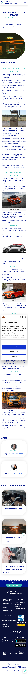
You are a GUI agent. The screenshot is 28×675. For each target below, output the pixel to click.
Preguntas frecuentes (18, 605)
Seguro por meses (7, 610)
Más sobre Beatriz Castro (15, 474)
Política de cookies (13, 664)
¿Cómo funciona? (20, 602)
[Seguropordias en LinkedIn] (17, 632)
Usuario (7, 640)
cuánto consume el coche (13, 84)
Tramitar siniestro (20, 609)
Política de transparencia (13, 666)
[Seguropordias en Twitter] (10, 632)
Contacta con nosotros (6, 623)
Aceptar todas (14, 346)
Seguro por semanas (5, 607)
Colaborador (7, 644)
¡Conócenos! (5, 626)
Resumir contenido (9, 62)
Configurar (20, 342)
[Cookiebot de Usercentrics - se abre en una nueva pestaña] (20, 317)
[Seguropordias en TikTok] (20, 632)
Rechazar (14, 356)
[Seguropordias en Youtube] (15, 632)
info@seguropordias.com (9, 620)
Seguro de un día (7, 604)
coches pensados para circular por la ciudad (13, 168)
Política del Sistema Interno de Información (14, 668)
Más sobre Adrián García (15, 454)
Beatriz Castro (11, 17)
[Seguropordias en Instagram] (13, 632)
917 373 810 (5, 618)
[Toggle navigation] (25, 2)
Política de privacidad (17, 663)
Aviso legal (7, 663)
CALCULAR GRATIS (14, 585)
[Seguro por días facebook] (8, 632)
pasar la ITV (11, 133)
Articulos (5, 6)
